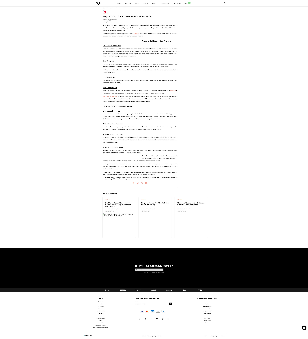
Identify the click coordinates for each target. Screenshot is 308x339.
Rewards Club (207, 318)
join (169, 270)
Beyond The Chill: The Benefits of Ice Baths (118, 8)
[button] (134, 183)
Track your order (100, 311)
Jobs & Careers (207, 320)
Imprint (100, 320)
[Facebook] (151, 319)
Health (107, 8)
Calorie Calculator (101, 318)
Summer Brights (207, 308)
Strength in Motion (207, 306)
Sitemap (223, 336)
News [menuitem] (187, 3)
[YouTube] (157, 319)
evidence (173, 91)
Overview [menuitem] (128, 3)
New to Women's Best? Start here (100, 327)
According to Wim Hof (110, 96)
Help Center (100, 313)
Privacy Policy (214, 336)
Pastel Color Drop (207, 313)
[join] (170, 304)
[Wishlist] (225, 3)
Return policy (101, 306)
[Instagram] (139, 319)
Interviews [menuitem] (177, 3)
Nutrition (207, 304)
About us (207, 322)
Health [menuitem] (137, 3)
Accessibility (101, 322)
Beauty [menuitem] (154, 3)
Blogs (104, 8)
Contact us (100, 301)
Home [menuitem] (119, 3)
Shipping (101, 304)
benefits (136, 33)
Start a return (101, 308)
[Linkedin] (168, 319)
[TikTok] (145, 319)
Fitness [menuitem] (145, 3)
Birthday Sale (207, 316)
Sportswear (207, 301)
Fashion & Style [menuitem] (165, 3)
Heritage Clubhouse (207, 311)
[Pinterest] (162, 319)
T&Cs (205, 336)
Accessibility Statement (101, 325)
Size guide (100, 316)
